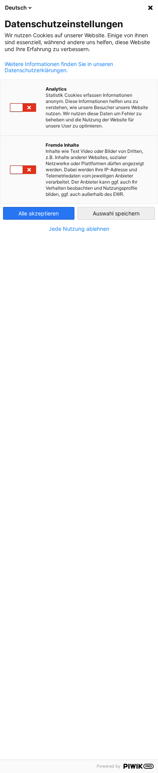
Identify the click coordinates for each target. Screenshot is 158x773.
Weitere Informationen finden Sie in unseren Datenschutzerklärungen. (59, 67)
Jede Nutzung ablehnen (79, 229)
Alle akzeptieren (38, 213)
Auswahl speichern (116, 213)
